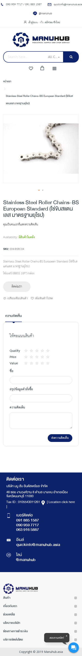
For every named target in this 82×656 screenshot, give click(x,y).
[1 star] (27, 350)
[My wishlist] (31, 68)
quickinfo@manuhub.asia (38, 545)
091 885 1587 (27, 521)
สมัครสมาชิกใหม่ (52, 22)
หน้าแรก (7, 81)
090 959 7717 (27, 525)
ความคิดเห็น (13, 316)
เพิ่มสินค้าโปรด (44, 298)
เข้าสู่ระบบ (33, 22)
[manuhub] (41, 39)
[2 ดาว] (29, 350)
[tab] (13, 317)
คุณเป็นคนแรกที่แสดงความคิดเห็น (20, 224)
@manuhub (45, 13)
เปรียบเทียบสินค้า (17, 298)
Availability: (10, 237)
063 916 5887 (27, 530)
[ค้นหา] (71, 57)
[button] (39, 190)
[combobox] (24, 57)
